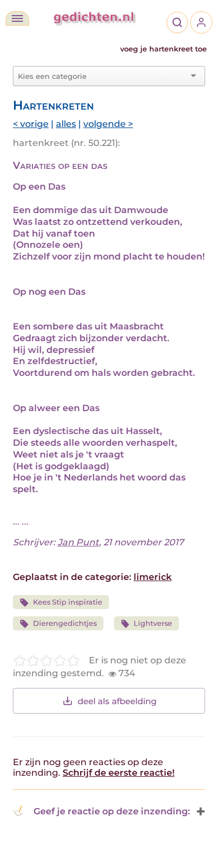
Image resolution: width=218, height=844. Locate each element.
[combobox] (102, 76)
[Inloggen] (201, 22)
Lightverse (153, 623)
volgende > (108, 124)
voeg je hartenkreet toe (163, 49)
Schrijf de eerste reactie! (118, 772)
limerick (153, 577)
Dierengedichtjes (65, 623)
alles (66, 124)
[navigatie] (17, 18)
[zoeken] (177, 22)
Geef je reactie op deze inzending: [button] (112, 811)
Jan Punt (78, 542)
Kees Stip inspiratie (67, 602)
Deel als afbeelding (117, 701)
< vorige (31, 124)
